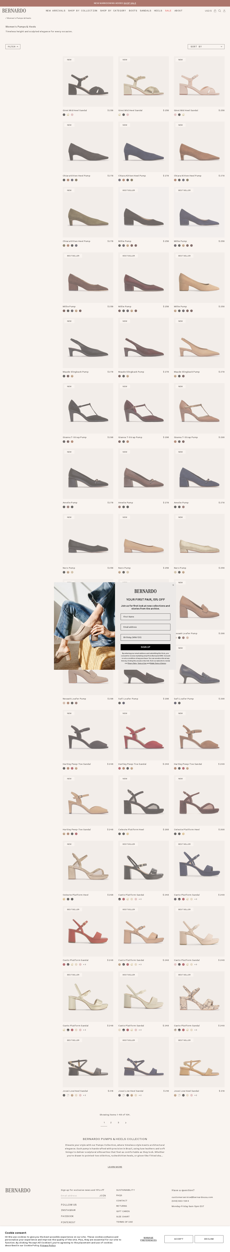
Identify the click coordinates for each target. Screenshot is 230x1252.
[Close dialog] (173, 585)
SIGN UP (145, 647)
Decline (209, 1239)
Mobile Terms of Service (158, 663)
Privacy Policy (48, 1245)
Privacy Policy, (132, 663)
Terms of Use (142, 663)
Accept (178, 1239)
